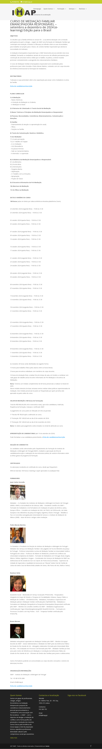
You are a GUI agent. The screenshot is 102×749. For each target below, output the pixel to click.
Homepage (37, 9)
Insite (47, 746)
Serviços (72, 9)
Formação (60, 9)
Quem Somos (48, 9)
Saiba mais (13, 738)
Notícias (82, 9)
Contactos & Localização (42, 15)
